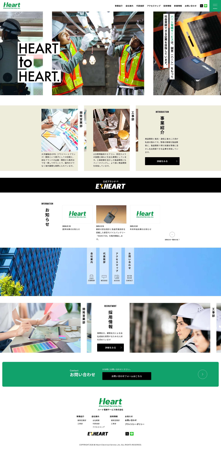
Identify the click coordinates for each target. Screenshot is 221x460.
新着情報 (178, 5)
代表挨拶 (140, 5)
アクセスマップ (154, 5)
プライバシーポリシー (135, 424)
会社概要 (96, 420)
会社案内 (129, 5)
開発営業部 (82, 420)
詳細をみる (162, 161)
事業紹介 (119, 5)
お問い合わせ (191, 5)
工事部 (80, 423)
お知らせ (129, 416)
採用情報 (167, 5)
